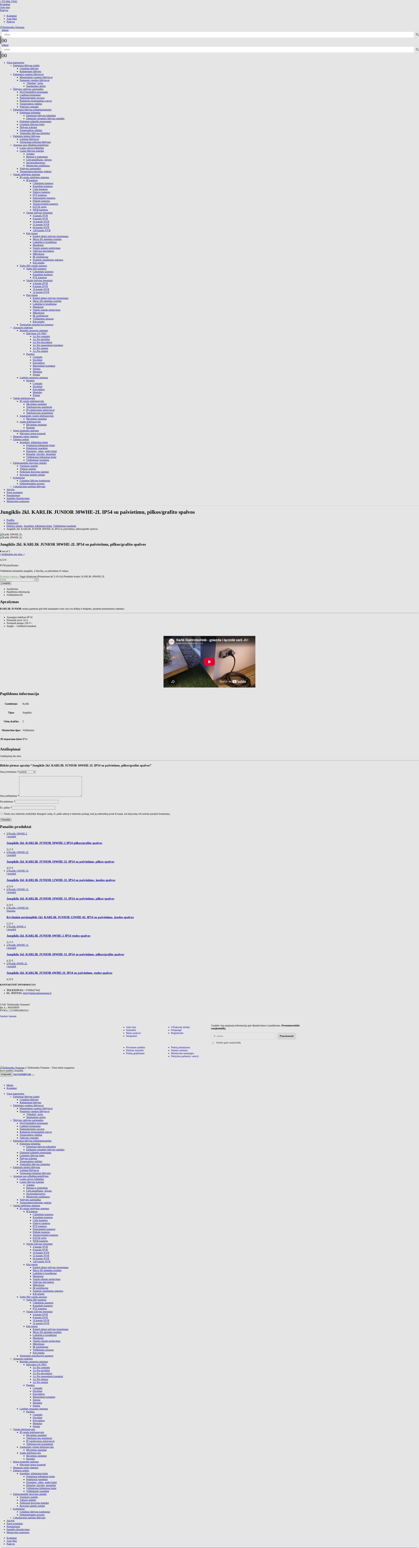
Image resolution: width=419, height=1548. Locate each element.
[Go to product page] (213, 963)
